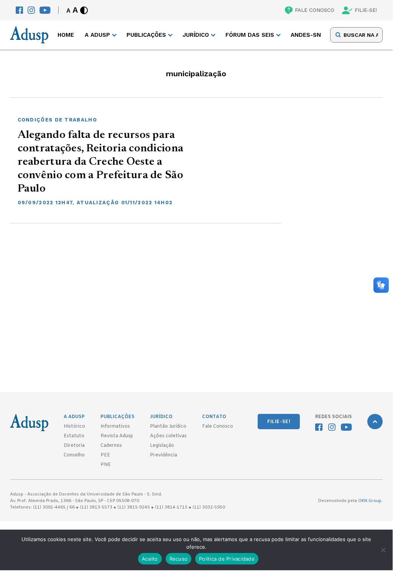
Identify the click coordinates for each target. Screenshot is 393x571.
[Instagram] (31, 10)
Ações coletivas (168, 436)
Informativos (115, 426)
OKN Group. (370, 501)
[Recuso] (383, 550)
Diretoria (74, 446)
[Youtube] (45, 10)
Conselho (74, 455)
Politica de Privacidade (227, 559)
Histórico (74, 426)
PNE (105, 465)
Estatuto (74, 436)
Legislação (162, 446)
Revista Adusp (116, 436)
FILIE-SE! (366, 10)
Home (66, 34)
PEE (105, 455)
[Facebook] (19, 10)
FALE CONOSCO (314, 10)
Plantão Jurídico (168, 426)
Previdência (163, 455)
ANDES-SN (306, 34)
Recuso (178, 559)
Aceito (150, 559)
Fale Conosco (217, 426)
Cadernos (111, 446)
